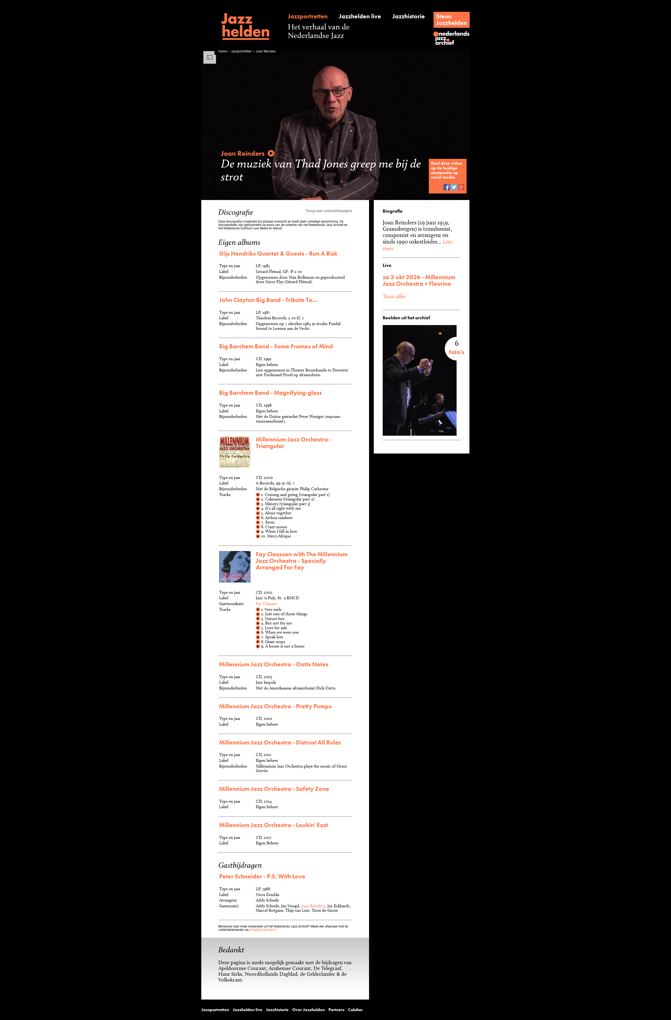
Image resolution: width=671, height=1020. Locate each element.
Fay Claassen (267, 603)
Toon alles (394, 296)
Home (222, 51)
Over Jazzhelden (308, 1009)
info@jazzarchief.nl (263, 929)
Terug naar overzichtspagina (328, 210)
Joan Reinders (313, 905)
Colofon (355, 1009)
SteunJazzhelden (451, 19)
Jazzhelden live (360, 16)
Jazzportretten (308, 16)
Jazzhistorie (408, 16)
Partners (336, 1009)
